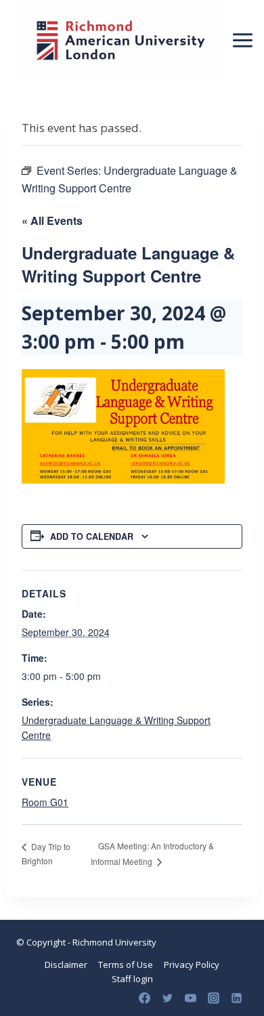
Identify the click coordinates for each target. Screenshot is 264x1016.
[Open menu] (243, 40)
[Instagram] (213, 997)
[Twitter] (167, 997)
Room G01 (45, 802)
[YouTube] (190, 997)
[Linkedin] (236, 997)
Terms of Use (125, 964)
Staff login (132, 979)
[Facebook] (144, 997)
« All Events (52, 220)
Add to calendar (91, 536)
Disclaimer (66, 964)
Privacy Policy (191, 964)
